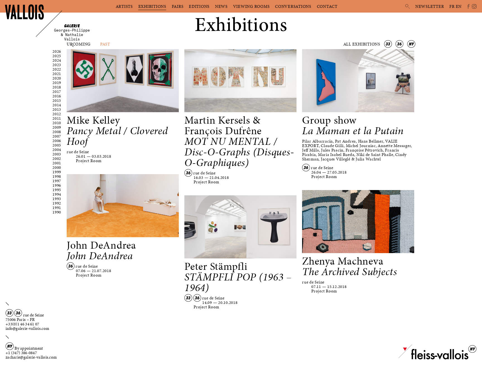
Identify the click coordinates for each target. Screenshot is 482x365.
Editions (199, 6)
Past (105, 44)
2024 (56, 60)
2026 (56, 51)
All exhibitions (362, 44)
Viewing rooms (251, 6)
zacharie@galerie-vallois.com (31, 357)
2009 (56, 127)
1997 (56, 181)
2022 (56, 69)
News (221, 6)
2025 (56, 56)
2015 (56, 100)
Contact (327, 6)
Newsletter (429, 6)
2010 (56, 123)
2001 (56, 163)
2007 (56, 136)
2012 (56, 114)
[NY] (433, 358)
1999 (56, 172)
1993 (56, 198)
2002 (56, 158)
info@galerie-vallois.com (27, 328)
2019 (56, 82)
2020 (56, 78)
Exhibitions (152, 6)
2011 (56, 118)
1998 (56, 176)
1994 (56, 194)
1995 (56, 190)
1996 (56, 185)
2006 (56, 140)
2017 (56, 91)
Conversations (293, 6)
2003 (56, 154)
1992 (56, 203)
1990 (56, 212)
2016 (56, 96)
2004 (56, 149)
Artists (124, 6)
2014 (56, 105)
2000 (56, 167)
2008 (56, 132)
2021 (56, 73)
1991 (56, 207)
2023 (56, 65)
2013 (56, 109)
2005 (56, 145)
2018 (56, 87)
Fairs (178, 6)
